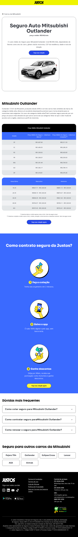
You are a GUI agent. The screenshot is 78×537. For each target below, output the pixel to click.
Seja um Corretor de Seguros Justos (38, 490)
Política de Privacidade (35, 487)
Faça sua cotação (39, 53)
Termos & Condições (35, 479)
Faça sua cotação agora (39, 222)
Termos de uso (33, 482)
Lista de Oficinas (33, 484)
